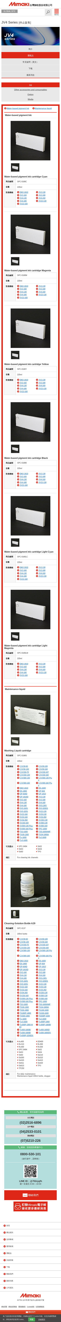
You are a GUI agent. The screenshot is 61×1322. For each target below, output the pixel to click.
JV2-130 (42, 192)
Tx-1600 (23, 837)
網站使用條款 (13, 1306)
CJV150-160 (44, 775)
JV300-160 (43, 826)
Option (30, 94)
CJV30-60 (24, 766)
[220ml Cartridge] (30, 160)
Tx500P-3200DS (26, 1036)
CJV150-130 (25, 775)
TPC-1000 (43, 829)
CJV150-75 (24, 772)
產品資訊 (9, 1233)
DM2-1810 (24, 192)
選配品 (30, 55)
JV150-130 (43, 820)
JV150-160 (24, 823)
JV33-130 (42, 814)
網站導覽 (4, 1306)
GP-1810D (24, 797)
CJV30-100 (43, 766)
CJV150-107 (44, 772)
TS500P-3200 (44, 1016)
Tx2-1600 (42, 837)
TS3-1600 (24, 832)
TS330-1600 (44, 1013)
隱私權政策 (22, 1306)
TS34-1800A (44, 835)
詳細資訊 (41, 1319)
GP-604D (23, 794)
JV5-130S (43, 806)
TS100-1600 (44, 1010)
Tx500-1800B (25, 1033)
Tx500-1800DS (45, 1033)
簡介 (30, 49)
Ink (30, 85)
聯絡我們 (9, 1274)
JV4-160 (42, 198)
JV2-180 (42, 195)
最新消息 (30, 75)
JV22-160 (24, 204)
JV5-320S (24, 811)
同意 (31, 1319)
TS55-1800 (24, 1010)
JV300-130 (43, 823)
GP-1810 (42, 794)
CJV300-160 (25, 783)
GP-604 (42, 791)
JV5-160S (24, 808)
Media (30, 99)
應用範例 (9, 1246)
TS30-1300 (24, 835)
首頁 (8, 1226)
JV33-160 (24, 817)
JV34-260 (24, 820)
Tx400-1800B (25, 1030)
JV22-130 (42, 201)
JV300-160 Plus (26, 829)
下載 (30, 68)
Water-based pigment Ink (18, 108)
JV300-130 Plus (26, 826)
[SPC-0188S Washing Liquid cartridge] (30, 734)
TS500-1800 (25, 1016)
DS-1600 (42, 788)
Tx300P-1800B (45, 1025)
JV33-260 (42, 817)
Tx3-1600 (23, 840)
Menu (56, 15)
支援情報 (9, 1260)
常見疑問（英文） (30, 62)
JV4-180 (23, 201)
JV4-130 (23, 198)
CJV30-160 (43, 769)
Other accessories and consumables (30, 89)
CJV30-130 (24, 769)
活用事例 (9, 1239)
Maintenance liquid (43, 108)
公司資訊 (9, 1288)
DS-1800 (23, 791)
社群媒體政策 (40, 1306)
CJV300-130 (25, 778)
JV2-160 (23, 195)
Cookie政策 (30, 1306)
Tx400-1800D (44, 1030)
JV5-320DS (43, 808)
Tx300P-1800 (44, 1022)
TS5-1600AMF (45, 832)
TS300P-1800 (25, 1013)
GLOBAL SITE (9, 11)
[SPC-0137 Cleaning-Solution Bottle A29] (30, 906)
